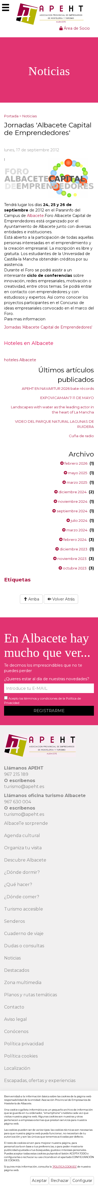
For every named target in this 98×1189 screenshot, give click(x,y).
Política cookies (21, 1056)
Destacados (16, 970)
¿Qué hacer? (18, 884)
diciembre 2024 (72, 492)
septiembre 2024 (71, 511)
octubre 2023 (74, 568)
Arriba (33, 599)
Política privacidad (24, 1043)
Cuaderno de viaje (24, 933)
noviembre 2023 (72, 558)
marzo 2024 (76, 530)
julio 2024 (78, 520)
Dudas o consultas (24, 945)
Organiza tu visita (23, 847)
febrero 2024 (75, 539)
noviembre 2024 (72, 501)
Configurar (82, 1180)
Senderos (14, 921)
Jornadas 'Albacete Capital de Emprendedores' (48, 327)
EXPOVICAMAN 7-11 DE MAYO (67, 398)
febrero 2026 (75, 463)
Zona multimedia (22, 982)
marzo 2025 (76, 482)
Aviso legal (15, 1019)
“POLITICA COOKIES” (64, 1166)
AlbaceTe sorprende (26, 823)
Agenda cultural (22, 835)
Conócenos (16, 1031)
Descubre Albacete (25, 860)
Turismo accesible (23, 909)
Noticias (29, 116)
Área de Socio (76, 28)
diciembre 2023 (73, 549)
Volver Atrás (63, 599)
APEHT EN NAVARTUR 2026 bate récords (58, 388)
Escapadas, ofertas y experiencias (39, 1080)
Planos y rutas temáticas (30, 994)
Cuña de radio (81, 436)
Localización (17, 1068)
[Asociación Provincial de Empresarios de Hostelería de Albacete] (49, 13)
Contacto (14, 1007)
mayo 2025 (77, 473)
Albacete (35, 215)
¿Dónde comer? (21, 896)
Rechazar (60, 1180)
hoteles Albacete (20, 359)
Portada (11, 116)
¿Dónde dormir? (22, 872)
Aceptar (39, 1180)
